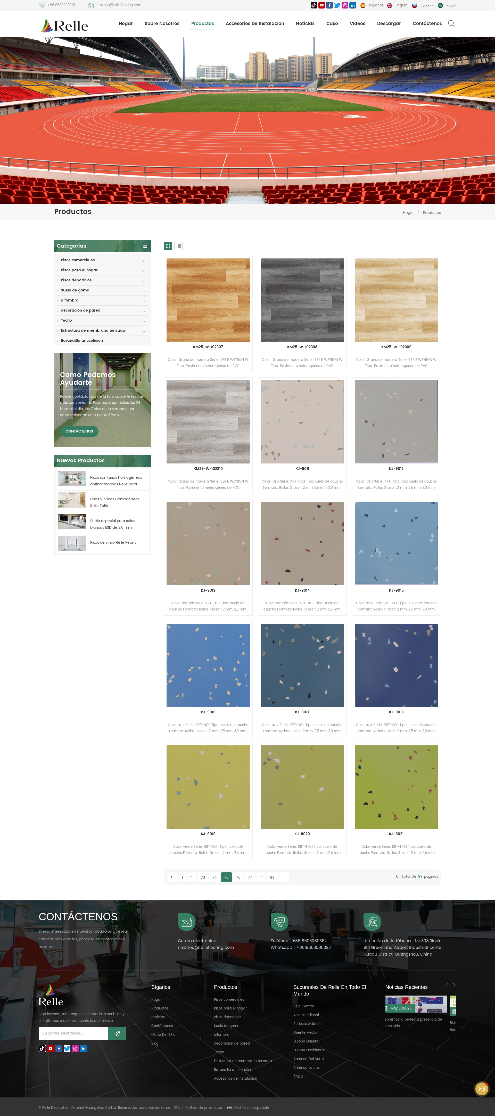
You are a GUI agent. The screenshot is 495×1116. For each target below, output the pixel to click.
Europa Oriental (306, 1041)
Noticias (305, 23)
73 (203, 878)
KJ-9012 (396, 469)
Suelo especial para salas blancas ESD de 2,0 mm (112, 524)
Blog (155, 1043)
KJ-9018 (396, 712)
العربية (451, 5)
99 (272, 878)
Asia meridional (306, 1015)
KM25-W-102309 (396, 347)
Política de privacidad (203, 1108)
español (376, 5)
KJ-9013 (208, 590)
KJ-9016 (208, 712)
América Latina (306, 1068)
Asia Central (303, 1006)
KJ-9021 (396, 834)
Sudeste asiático (307, 1024)
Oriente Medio (305, 1033)
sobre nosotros (162, 23)
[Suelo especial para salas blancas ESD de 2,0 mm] (72, 521)
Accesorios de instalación (255, 23)
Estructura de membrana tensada (93, 330)
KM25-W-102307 (208, 347)
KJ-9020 (302, 834)
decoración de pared (81, 310)
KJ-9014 (302, 590)
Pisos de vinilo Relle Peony (113, 542)
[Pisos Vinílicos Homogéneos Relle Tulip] (72, 500)
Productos (202, 23)
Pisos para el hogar (79, 270)
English (401, 5)
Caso (332, 23)
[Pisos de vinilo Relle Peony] (72, 543)
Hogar (126, 23)
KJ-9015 (396, 590)
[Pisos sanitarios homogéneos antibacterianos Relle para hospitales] (72, 478)
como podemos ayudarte (88, 379)
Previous (446, 985)
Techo (66, 320)
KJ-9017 (302, 712)
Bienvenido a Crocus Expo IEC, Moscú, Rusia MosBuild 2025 (400, 1026)
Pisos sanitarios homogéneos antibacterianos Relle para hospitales (116, 481)
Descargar (389, 23)
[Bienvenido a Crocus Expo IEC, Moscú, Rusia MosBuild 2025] (403, 1006)
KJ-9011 (302, 469)
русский (427, 5)
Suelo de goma (75, 290)
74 (214, 878)
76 (238, 878)
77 (250, 878)
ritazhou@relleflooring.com (118, 5)
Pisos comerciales (78, 260)
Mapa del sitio (163, 1035)
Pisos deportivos (76, 280)
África (298, 1076)
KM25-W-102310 (208, 469)
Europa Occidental (309, 1050)
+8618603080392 (61, 5)
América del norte (308, 1059)
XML (177, 1108)
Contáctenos (427, 23)
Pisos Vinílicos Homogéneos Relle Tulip (114, 502)
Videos (357, 23)
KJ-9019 (208, 834)
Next (454, 985)
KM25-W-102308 (302, 347)
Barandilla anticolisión (82, 341)
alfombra (70, 300)
